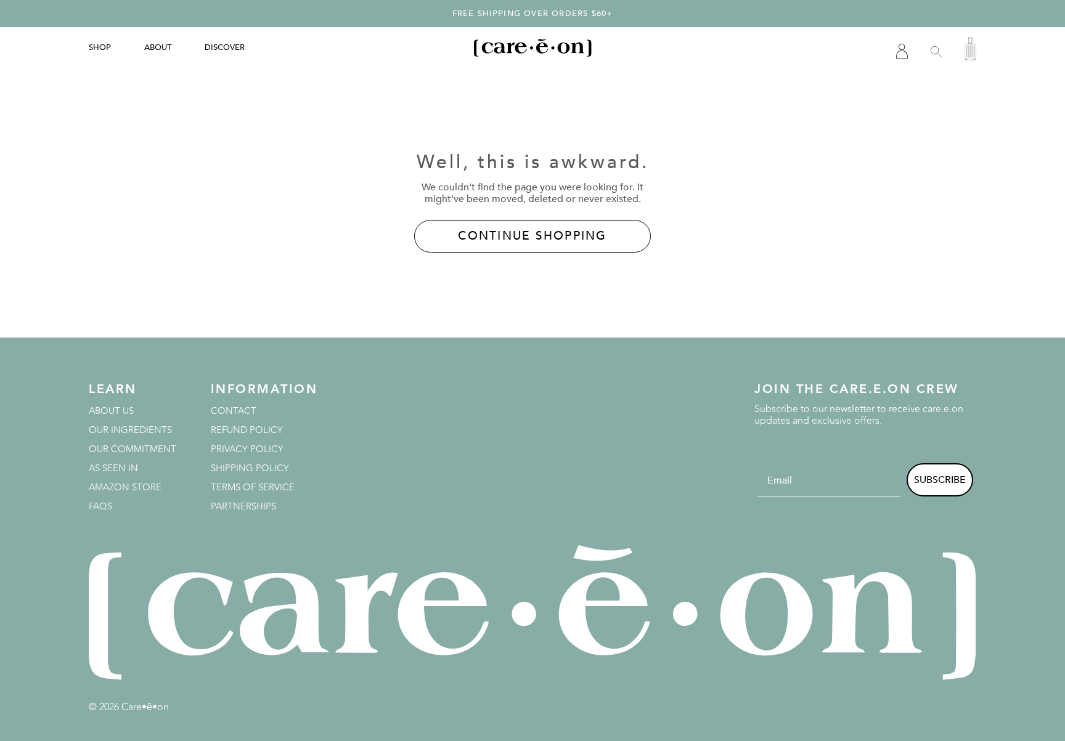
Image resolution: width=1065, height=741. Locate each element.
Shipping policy (250, 468)
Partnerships (243, 506)
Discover (225, 48)
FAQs (100, 506)
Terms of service (253, 487)
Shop (100, 48)
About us (111, 411)
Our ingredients (130, 430)
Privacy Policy (247, 449)
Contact (233, 411)
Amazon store (125, 487)
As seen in (113, 468)
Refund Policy (247, 430)
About (157, 48)
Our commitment (132, 449)
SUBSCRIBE (940, 480)
